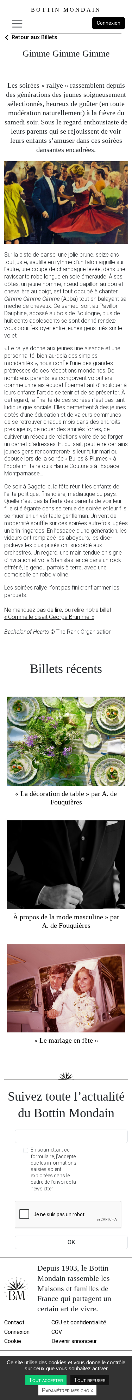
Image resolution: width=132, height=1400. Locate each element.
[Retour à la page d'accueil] (16, 1288)
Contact (14, 1322)
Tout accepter (46, 1380)
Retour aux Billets (34, 37)
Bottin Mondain (66, 10)
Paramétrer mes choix (67, 1390)
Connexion (108, 23)
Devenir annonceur (74, 1341)
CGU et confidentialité (78, 1322)
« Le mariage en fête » (66, 1040)
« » (49, 617)
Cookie (12, 1341)
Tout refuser (90, 1380)
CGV (56, 1332)
